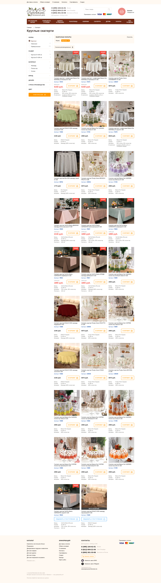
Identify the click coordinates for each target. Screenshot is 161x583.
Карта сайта (62, 559)
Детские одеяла (31, 553)
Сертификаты (74, 2)
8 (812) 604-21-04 (58, 10)
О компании (55, 2)
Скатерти (37, 27)
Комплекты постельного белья (36, 544)
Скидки (82, 2)
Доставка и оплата (32, 2)
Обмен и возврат (45, 2)
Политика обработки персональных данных (38, 578)
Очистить (129, 37)
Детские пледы (31, 555)
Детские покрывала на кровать (36, 557)
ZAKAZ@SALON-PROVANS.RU (89, 569)
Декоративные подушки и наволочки (37, 548)
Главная (29, 27)
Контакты (64, 2)
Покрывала (30, 546)
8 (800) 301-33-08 (58, 13)
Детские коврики (31, 550)
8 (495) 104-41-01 (58, 8)
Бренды (61, 557)
